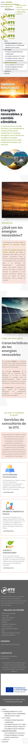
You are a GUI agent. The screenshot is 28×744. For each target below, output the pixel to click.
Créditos (4, 622)
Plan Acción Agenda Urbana (11, 633)
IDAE (3, 631)
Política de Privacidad (9, 613)
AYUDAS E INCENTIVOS (11, 737)
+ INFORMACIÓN (8, 492)
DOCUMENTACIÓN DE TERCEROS (14, 729)
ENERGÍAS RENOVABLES (10, 63)
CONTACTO (6, 739)
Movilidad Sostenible (8, 635)
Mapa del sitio (6, 620)
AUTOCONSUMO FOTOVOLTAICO (14, 65)
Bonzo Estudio (18, 702)
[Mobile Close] (1, 707)
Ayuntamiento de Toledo (10, 628)
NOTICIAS (6, 73)
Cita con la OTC (7, 626)
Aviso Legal (5, 615)
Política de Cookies (8, 618)
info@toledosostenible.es (11, 4)
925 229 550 (5, 658)
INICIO (4, 709)
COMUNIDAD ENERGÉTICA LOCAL (13, 43)
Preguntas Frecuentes (9, 624)
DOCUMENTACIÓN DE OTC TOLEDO (15, 56)
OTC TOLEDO (7, 50)
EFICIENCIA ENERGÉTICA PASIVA (14, 67)
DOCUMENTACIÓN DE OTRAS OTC (14, 58)
